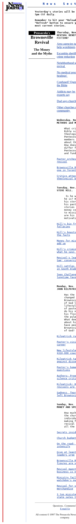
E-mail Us (65, 508)
